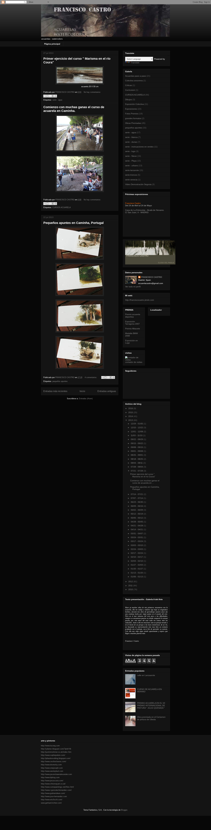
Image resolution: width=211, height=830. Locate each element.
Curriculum (130, 90)
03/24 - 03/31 (137, 537)
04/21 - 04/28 (137, 525)
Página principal (52, 44)
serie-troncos (131, 175)
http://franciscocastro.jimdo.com (139, 300)
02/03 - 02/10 (137, 561)
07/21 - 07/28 (137, 471)
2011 (130, 585)
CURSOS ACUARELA (61, 207)
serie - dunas (131, 142)
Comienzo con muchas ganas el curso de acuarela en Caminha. (73, 109)
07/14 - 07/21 (137, 494)
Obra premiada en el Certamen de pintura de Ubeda (151, 718)
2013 (130, 420)
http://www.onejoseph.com (52, 768)
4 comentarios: (91, 377)
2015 (130, 412)
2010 (130, 589)
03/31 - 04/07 (137, 533)
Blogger (124, 810)
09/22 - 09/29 (137, 439)
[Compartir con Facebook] (52, 96)
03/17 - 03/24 (137, 541)
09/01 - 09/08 (137, 451)
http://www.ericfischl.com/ (51, 800)
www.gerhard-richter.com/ (51, 803)
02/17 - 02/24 (137, 553)
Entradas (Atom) (86, 398)
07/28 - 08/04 (137, 467)
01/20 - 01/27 (137, 569)
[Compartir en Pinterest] (55, 96)
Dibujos (128, 99)
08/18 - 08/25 (137, 459)
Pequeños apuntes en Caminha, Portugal (73, 223)
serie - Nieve (131, 156)
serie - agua (57, 100)
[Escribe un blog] (47, 96)
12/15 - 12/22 (137, 427)
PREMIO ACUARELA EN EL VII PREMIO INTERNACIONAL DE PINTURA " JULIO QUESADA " (151, 705)
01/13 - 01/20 (137, 573)
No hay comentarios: (92, 92)
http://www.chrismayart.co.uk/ (53, 784)
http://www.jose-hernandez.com (54, 796)
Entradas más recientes (55, 391)
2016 (130, 408)
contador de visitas (133, 362)
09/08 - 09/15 (137, 447)
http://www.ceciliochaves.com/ (53, 761)
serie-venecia (131, 179)
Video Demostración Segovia (138, 184)
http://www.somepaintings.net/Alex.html (57, 787)
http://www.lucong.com (50, 746)
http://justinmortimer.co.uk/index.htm (56, 752)
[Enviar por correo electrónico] (44, 96)
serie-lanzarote (132, 170)
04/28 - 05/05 (137, 522)
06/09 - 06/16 (137, 506)
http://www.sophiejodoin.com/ (53, 755)
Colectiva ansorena (134, 80)
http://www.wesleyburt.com (52, 771)
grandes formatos (133, 118)
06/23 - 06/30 (137, 502)
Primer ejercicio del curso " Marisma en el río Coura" (142, 475)
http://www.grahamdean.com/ (53, 793)
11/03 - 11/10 (137, 435)
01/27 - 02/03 (137, 565)
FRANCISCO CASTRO (151, 277)
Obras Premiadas (133, 123)
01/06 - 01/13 (137, 576)
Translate (135, 62)
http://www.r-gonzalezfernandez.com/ (56, 790)
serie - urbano (131, 165)
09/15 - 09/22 (137, 443)
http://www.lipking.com (50, 777)
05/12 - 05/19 (137, 514)
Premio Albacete (132, 328)
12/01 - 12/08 (137, 431)
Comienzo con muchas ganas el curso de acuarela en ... (144, 481)
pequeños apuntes (60, 381)
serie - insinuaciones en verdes (139, 147)
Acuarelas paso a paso (135, 76)
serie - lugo (130, 151)
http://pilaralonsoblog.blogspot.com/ (55, 758)
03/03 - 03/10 (137, 545)
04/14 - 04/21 (137, 529)
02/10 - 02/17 (137, 557)
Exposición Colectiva (134, 104)
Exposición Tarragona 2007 (132, 322)
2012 (130, 581)
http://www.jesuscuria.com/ (52, 781)
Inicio (82, 391)
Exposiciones (131, 109)
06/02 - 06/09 (137, 510)
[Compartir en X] (50, 96)
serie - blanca (131, 137)
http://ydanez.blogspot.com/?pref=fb (56, 749)
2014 (130, 416)
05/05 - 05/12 (137, 518)
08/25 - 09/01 (137, 455)
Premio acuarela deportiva (132, 315)
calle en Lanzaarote (146, 675)
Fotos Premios (131, 113)
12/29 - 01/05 (137, 423)
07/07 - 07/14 (137, 498)
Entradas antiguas (106, 391)
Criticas (128, 85)
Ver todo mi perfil (133, 286)
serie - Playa (131, 161)
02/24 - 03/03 (137, 549)
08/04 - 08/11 (137, 463)
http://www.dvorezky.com (51, 765)
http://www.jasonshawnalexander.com (56, 774)
